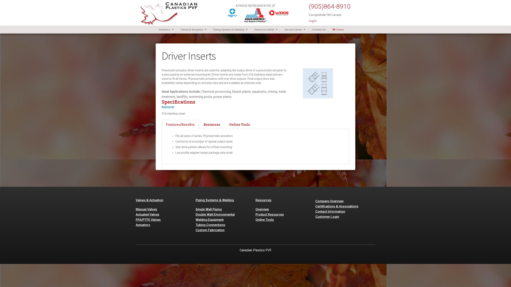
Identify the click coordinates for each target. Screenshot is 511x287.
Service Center (293, 29)
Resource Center (264, 29)
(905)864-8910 (330, 6)
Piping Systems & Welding (228, 29)
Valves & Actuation (191, 29)
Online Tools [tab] (239, 124)
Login (313, 21)
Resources (263, 200)
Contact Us (319, 29)
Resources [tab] (212, 124)
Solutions (164, 29)
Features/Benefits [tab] (180, 124)
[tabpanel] (255, 146)
